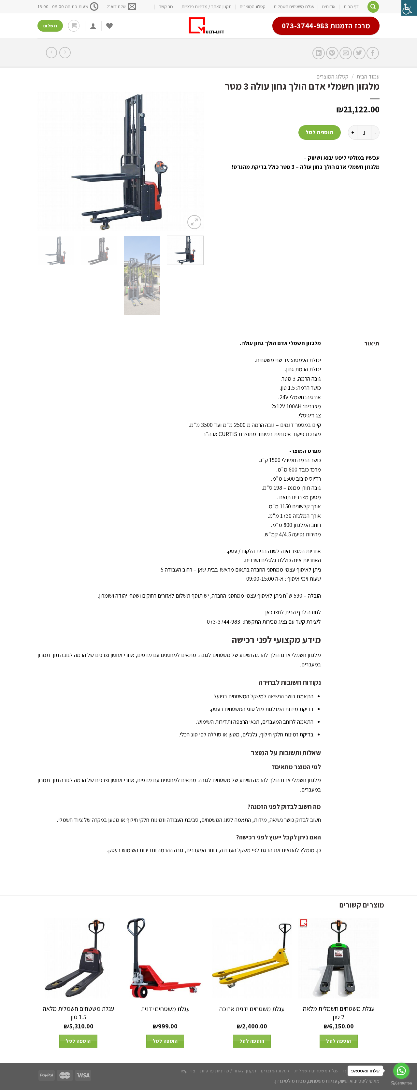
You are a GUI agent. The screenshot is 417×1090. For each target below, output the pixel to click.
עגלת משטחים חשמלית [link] (294, 6)
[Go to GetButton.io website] (401, 1083)
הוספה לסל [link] (320, 132)
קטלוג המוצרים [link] (253, 6)
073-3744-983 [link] (223, 621)
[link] (409, 8)
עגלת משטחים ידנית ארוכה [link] (251, 1009)
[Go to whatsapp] (401, 1071)
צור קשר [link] (166, 6)
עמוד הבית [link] (368, 76)
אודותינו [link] (329, 6)
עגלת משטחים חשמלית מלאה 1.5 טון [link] (78, 1012)
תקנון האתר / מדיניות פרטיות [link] (206, 6)
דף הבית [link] (351, 6)
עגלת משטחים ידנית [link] (165, 1009)
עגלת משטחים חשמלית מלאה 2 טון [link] (338, 1012)
